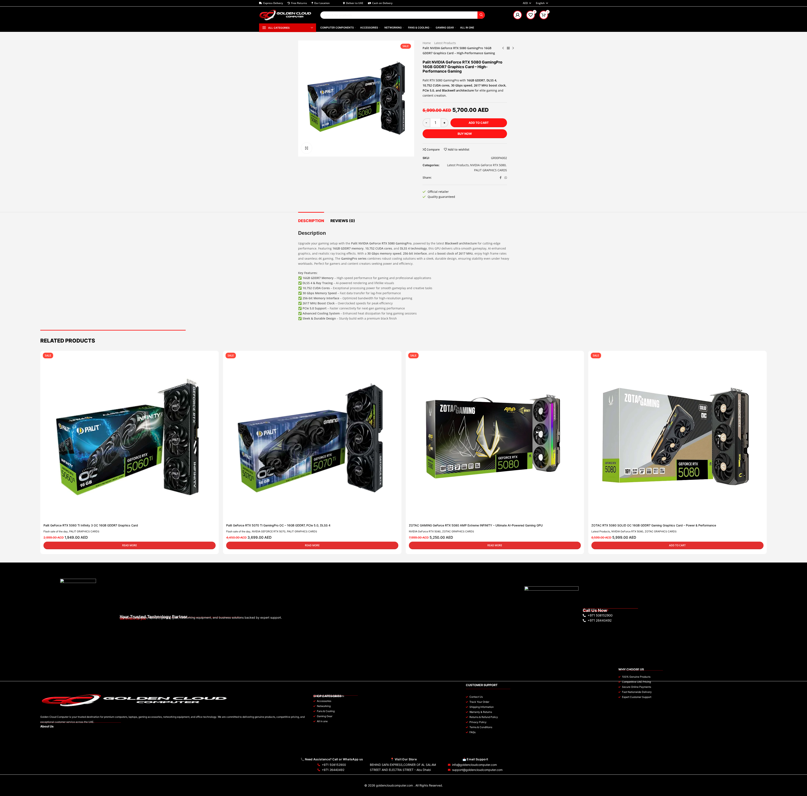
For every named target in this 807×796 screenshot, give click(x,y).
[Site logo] (285, 15)
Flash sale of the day (55, 531)
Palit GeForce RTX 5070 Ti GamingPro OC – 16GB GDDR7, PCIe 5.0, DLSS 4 (278, 525)
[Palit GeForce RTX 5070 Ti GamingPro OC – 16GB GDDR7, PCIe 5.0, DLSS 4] (310, 438)
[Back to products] (508, 48)
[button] (677, 545)
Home (427, 43)
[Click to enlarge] (306, 148)
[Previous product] (503, 48)
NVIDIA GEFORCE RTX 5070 (268, 531)
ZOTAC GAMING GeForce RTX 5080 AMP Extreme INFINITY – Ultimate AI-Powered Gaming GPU (476, 525)
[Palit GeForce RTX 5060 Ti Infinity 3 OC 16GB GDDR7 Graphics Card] (127, 438)
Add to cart (479, 122)
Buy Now (465, 133)
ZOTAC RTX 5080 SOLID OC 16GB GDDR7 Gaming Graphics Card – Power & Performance (653, 525)
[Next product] (513, 48)
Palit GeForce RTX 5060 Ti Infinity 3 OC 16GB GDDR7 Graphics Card (90, 525)
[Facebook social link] (500, 178)
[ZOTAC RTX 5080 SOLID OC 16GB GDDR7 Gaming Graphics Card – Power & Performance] (675, 438)
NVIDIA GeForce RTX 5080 (488, 165)
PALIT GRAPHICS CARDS (490, 170)
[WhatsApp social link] (505, 178)
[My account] (517, 15)
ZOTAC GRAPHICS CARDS (458, 531)
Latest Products (445, 43)
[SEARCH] (481, 15)
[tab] (311, 218)
